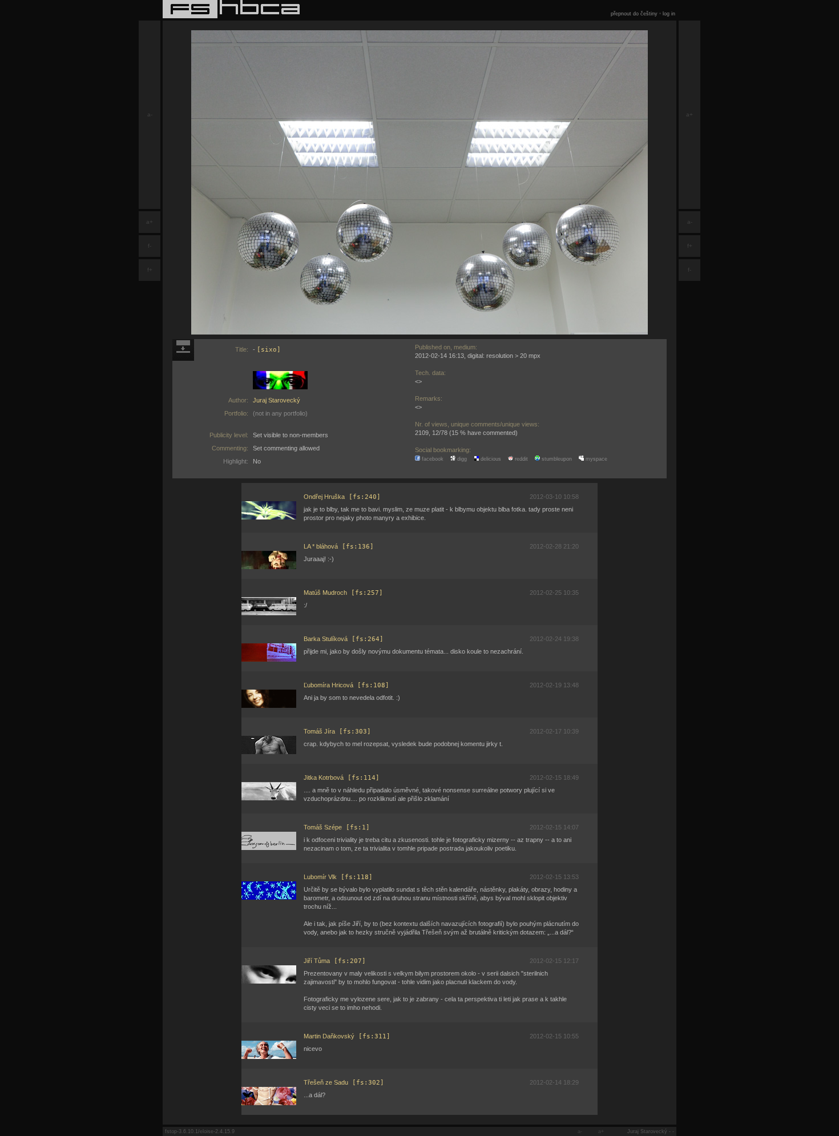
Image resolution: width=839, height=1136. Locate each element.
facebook (431, 459)
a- (149, 114)
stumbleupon (556, 459)
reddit (520, 459)
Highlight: (235, 461)
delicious (490, 459)
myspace (595, 459)
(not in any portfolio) (280, 413)
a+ (149, 222)
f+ (149, 270)
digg (461, 459)
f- (149, 246)
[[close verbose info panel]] (183, 350)
